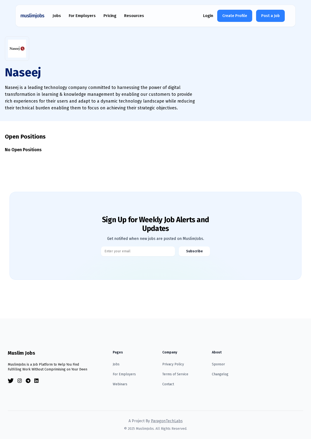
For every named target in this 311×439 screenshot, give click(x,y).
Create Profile (234, 15)
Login (208, 15)
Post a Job (270, 15)
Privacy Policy (173, 364)
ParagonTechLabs (167, 421)
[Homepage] (32, 15)
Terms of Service (175, 374)
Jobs (56, 15)
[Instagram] (19, 380)
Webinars (120, 384)
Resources (134, 15)
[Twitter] (11, 380)
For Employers (82, 15)
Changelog (220, 374)
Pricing (110, 15)
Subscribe (194, 251)
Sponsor (218, 364)
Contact (168, 384)
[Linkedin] (36, 380)
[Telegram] (28, 380)
